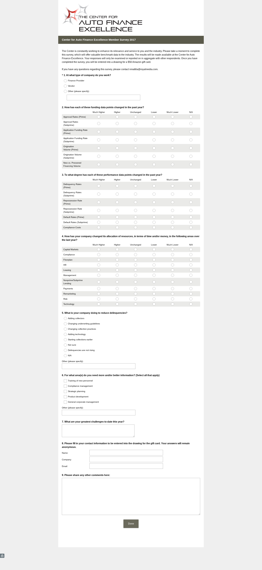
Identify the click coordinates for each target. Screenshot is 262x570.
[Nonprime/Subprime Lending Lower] (154, 282)
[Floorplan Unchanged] (135, 260)
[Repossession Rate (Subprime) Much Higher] (98, 210)
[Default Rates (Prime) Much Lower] (172, 217)
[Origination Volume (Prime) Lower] (154, 148)
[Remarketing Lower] (154, 294)
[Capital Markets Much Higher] (98, 249)
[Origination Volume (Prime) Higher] (117, 148)
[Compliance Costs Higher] (117, 227)
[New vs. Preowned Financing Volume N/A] (191, 164)
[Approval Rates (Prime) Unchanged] (135, 117)
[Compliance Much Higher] (98, 254)
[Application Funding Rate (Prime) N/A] (191, 132)
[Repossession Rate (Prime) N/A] (191, 202)
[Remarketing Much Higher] (98, 294)
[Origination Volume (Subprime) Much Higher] (98, 156)
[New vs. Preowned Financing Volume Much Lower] (172, 164)
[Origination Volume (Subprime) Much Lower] (172, 156)
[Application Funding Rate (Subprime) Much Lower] (172, 140)
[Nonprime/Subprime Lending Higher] (117, 282)
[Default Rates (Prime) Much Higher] (98, 217)
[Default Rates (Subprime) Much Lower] (172, 222)
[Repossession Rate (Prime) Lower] (154, 202)
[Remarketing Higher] (117, 294)
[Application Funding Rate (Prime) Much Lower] (172, 132)
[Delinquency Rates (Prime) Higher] (117, 186)
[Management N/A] (191, 275)
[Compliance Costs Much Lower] (172, 227)
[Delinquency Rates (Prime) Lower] (154, 186)
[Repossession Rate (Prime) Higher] (117, 202)
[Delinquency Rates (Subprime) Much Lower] (172, 194)
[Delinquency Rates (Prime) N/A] (191, 186)
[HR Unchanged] (135, 265)
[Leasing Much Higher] (98, 270)
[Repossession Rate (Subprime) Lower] (154, 210)
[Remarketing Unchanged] (135, 294)
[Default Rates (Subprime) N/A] (191, 222)
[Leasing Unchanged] (135, 270)
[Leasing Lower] (154, 270)
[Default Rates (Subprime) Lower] (154, 222)
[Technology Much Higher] (98, 304)
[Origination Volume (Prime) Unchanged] (135, 148)
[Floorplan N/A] (191, 260)
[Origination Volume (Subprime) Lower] (154, 156)
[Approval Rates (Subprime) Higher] (117, 123)
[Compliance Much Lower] (172, 254)
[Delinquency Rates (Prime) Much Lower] (172, 186)
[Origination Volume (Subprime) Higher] (117, 156)
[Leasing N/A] (191, 270)
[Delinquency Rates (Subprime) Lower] (154, 194)
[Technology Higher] (117, 304)
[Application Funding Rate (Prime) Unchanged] (135, 132)
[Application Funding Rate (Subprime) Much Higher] (98, 140)
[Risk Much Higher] (98, 299)
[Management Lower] (154, 275)
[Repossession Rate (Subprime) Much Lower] (172, 210)
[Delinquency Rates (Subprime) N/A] (191, 194)
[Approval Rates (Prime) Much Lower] (172, 117)
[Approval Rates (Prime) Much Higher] (98, 117)
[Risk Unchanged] (135, 299)
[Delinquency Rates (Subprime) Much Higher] (98, 194)
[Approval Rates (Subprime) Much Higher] (98, 123)
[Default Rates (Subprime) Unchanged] (135, 222)
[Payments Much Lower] (172, 288)
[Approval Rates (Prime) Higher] (117, 117)
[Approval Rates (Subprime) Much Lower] (172, 123)
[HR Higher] (117, 265)
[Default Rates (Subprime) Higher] (117, 222)
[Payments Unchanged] (135, 288)
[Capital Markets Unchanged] (135, 249)
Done (131, 523)
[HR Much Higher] (98, 265)
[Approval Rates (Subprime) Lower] (154, 123)
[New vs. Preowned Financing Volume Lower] (154, 164)
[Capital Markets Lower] (154, 249)
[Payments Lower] (154, 288)
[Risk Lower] (154, 299)
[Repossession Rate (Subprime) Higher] (117, 210)
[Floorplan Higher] (117, 260)
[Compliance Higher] (117, 254)
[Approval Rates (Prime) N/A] (191, 117)
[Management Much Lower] (172, 275)
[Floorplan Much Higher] (98, 260)
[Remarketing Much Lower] (172, 294)
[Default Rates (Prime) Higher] (117, 217)
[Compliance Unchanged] (135, 254)
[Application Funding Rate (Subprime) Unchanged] (135, 140)
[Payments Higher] (117, 288)
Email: (65, 466)
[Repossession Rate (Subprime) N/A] (191, 210)
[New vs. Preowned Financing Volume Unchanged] (135, 164)
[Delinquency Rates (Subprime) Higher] (117, 194)
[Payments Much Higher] (98, 288)
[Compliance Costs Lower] (154, 227)
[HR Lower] (154, 265)
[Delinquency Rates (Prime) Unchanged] (135, 186)
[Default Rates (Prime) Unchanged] (135, 217)
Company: (67, 459)
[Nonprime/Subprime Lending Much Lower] (172, 282)
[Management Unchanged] (135, 275)
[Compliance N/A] (191, 254)
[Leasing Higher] (117, 270)
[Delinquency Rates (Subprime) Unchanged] (135, 194)
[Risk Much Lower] (172, 299)
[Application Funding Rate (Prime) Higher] (117, 132)
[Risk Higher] (117, 299)
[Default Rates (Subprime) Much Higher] (98, 222)
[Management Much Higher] (98, 275)
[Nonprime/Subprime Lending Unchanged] (135, 282)
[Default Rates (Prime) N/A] (191, 217)
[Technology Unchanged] (135, 304)
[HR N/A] (191, 265)
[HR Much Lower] (172, 265)
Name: (65, 453)
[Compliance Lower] (154, 254)
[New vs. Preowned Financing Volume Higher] (117, 164)
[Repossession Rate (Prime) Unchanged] (135, 202)
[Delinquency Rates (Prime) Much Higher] (98, 186)
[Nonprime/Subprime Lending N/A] (191, 282)
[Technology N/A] (191, 304)
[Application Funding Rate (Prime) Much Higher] (98, 132)
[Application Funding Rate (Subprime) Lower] (154, 140)
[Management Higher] (117, 275)
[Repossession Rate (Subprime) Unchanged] (135, 210)
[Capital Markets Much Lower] (172, 249)
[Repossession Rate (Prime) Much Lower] (172, 202)
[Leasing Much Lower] (172, 270)
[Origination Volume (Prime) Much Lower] (172, 148)
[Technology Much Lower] (172, 304)
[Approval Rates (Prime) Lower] (154, 117)
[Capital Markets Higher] (117, 249)
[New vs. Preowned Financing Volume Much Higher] (98, 164)
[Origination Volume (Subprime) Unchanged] (135, 156)
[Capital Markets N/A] (191, 249)
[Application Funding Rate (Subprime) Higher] (117, 140)
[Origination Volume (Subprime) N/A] (191, 156)
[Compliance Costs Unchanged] (135, 227)
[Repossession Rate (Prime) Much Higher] (98, 202)
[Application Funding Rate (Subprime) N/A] (191, 140)
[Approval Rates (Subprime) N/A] (191, 123)
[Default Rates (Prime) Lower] (154, 217)
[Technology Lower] (154, 304)
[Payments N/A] (191, 288)
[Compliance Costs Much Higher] (98, 227)
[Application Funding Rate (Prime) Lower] (154, 132)
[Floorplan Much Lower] (172, 260)
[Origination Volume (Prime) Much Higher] (98, 148)
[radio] (63, 80)
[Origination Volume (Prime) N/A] (191, 148)
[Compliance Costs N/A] (191, 227)
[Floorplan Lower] (154, 260)
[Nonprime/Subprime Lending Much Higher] (98, 282)
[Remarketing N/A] (191, 294)
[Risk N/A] (191, 299)
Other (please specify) (72, 361)
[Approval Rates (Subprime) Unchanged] (135, 123)
